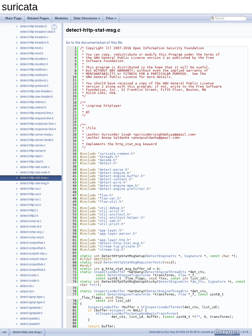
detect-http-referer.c (33, 102)
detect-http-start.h (31, 161)
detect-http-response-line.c (38, 123)
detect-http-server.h (33, 151)
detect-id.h (27, 291)
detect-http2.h (29, 215)
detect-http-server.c (33, 145)
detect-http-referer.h (33, 107)
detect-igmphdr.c (31, 307)
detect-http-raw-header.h (36, 96)
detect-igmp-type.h (32, 302)
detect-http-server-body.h (36, 140)
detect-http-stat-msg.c (34, 178)
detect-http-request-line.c (36, 113)
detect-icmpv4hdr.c (32, 242)
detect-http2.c (29, 210)
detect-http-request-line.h (37, 118)
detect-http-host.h (31, 53)
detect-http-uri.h (30, 205)
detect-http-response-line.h (38, 129)
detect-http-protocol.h (34, 86)
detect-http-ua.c (30, 188)
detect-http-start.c (31, 156)
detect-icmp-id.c (30, 221)
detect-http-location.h (34, 64)
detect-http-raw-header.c (36, 91)
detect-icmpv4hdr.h (33, 248)
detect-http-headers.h (34, 42)
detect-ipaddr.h (30, 324)
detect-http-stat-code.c (35, 167)
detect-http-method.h (34, 75)
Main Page (13, 18)
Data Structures (85, 18)
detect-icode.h (29, 280)
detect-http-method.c (33, 69)
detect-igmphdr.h (31, 313)
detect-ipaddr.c (30, 318)
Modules (61, 18)
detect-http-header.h (33, 26)
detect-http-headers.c (34, 37)
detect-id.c (27, 286)
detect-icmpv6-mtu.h (33, 259)
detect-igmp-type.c (32, 297)
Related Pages (38, 18)
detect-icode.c (29, 275)
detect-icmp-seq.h (32, 237)
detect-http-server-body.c (36, 134)
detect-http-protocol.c (34, 80)
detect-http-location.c (34, 59)
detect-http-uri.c (30, 199)
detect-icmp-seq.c (32, 232)
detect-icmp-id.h (31, 226)
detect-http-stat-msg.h (34, 183)
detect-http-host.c (31, 48)
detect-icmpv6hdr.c (32, 264)
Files (109, 18)
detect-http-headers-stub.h (37, 31)
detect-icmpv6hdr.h (33, 270)
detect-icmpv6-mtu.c (33, 253)
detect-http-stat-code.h (35, 172)
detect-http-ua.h (30, 194)
